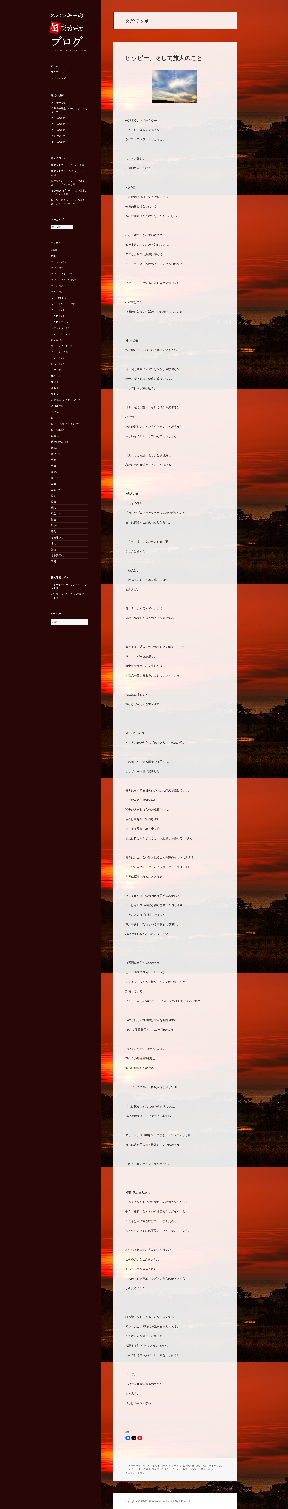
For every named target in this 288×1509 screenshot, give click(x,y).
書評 (53, 477)
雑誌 (53, 549)
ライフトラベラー (161, 1469)
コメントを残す (136, 1472)
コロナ (54, 291)
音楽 (53, 561)
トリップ (216, 1465)
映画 (53, 465)
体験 (53, 375)
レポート (56, 363)
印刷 (53, 393)
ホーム (54, 65)
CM (53, 256)
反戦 (185, 1469)
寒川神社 (56, 405)
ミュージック (58, 351)
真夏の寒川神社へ (60, 136)
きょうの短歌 (58, 102)
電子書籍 (56, 555)
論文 (53, 531)
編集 (53, 507)
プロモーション (59, 333)
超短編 (54, 537)
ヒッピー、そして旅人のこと (164, 57)
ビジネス (56, 315)
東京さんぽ (57, 165)
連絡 (53, 543)
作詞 (53, 381)
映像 (53, 459)
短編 (53, 489)
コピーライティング (62, 280)
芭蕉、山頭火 (208, 1469)
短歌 (53, 483)
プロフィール (58, 71)
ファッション (58, 327)
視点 (53, 513)
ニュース (56, 309)
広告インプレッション (63, 423)
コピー (54, 268)
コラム (54, 285)
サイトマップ (58, 78)
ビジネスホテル (59, 321)
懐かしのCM (57, 441)
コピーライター (59, 274)
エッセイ (56, 262)
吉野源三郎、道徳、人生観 (65, 399)
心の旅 (192, 1469)
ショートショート (60, 303)
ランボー (177, 1469)
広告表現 (56, 429)
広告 (53, 417)
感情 (53, 435)
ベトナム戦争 (143, 1469)
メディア (56, 357)
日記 (53, 453)
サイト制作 (57, 297)
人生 (53, 369)
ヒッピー (130, 1469)
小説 (53, 411)
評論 (53, 519)
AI (52, 250)
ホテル (54, 339)
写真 (53, 387)
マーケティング (59, 345)
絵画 (53, 501)
